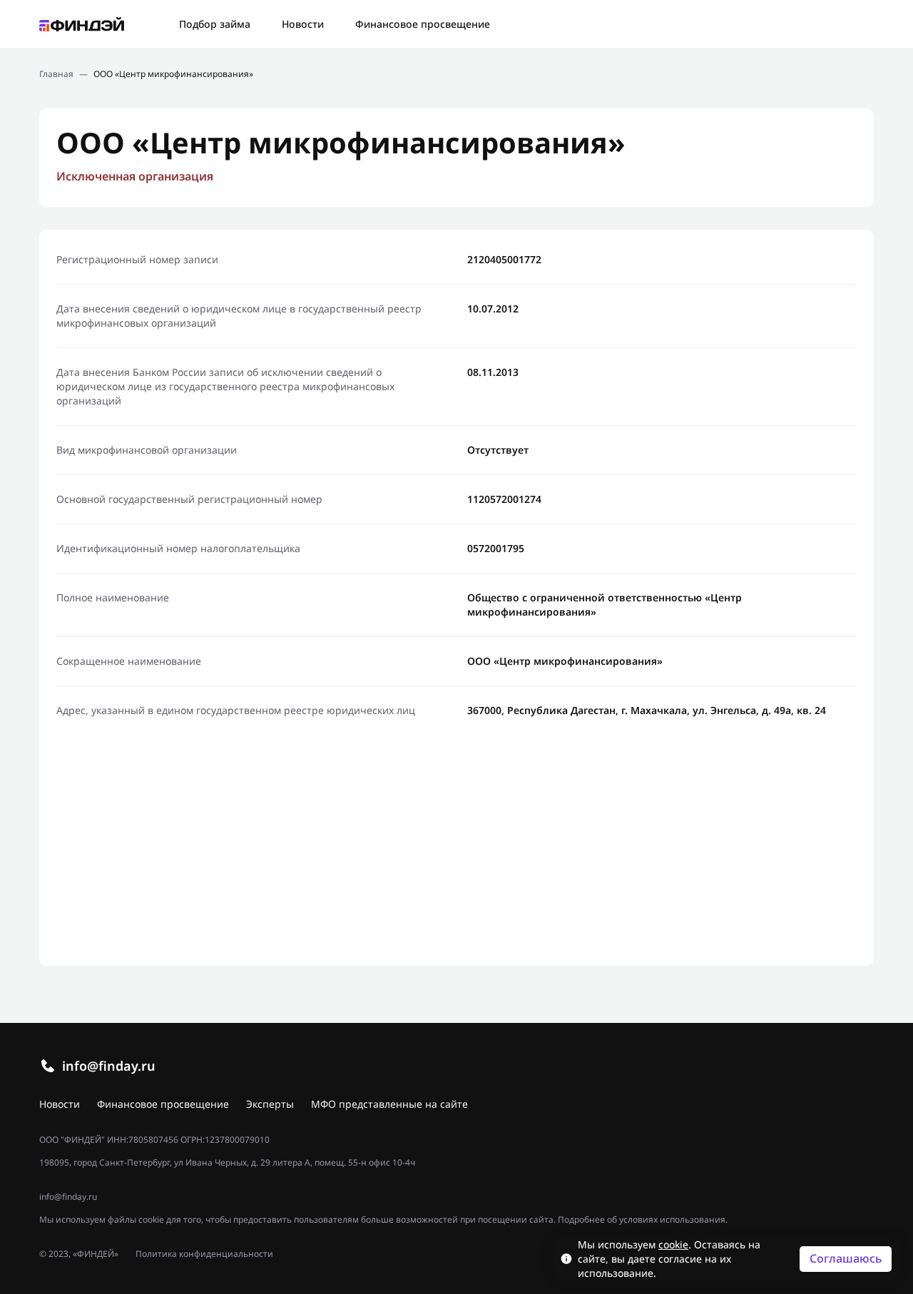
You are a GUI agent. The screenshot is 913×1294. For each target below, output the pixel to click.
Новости (303, 24)
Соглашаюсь (846, 1258)
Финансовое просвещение (422, 24)
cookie (673, 1244)
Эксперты (270, 1104)
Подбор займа (214, 24)
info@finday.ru (108, 1065)
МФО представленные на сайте (389, 1104)
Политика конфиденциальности (204, 1254)
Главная (56, 74)
